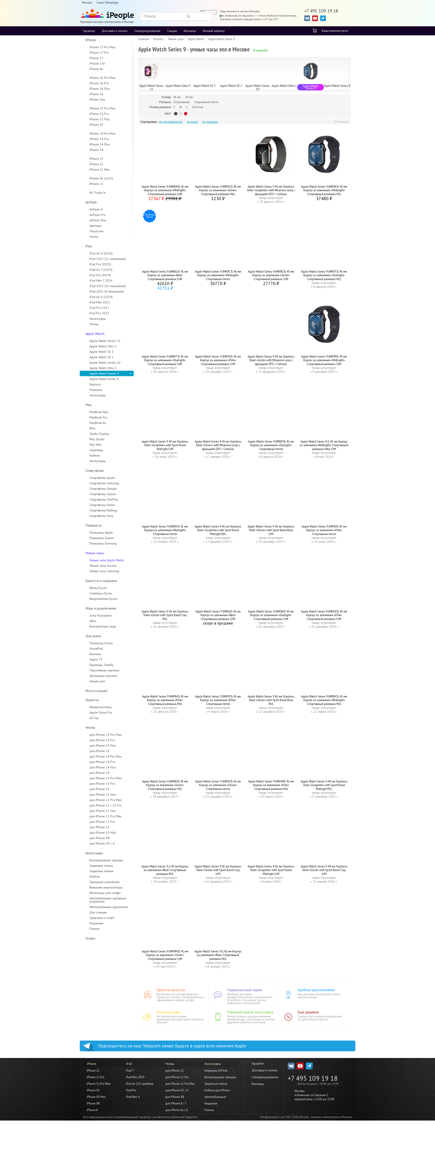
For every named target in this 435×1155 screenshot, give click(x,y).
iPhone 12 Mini (99, 169)
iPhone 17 (96, 58)
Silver (180, 113)
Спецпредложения (147, 31)
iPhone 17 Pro (99, 53)
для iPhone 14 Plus (102, 767)
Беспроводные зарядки (106, 860)
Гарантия (89, 31)
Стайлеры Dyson (100, 593)
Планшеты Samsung (103, 543)
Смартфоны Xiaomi (102, 494)
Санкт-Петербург (108, 3)
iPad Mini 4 (133, 1097)
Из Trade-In (97, 193)
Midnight (175, 113)
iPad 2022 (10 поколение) (107, 286)
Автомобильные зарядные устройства (107, 899)
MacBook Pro (98, 417)
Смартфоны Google (103, 489)
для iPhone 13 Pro (102, 784)
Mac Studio (96, 439)
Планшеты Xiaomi (101, 538)
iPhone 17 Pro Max (102, 47)
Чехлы (93, 237)
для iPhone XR (99, 838)
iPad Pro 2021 (99, 308)
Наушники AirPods (216, 1071)
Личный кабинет (214, 31)
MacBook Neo (98, 412)
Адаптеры (96, 450)
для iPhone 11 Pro (102, 822)
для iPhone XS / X (102, 843)
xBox (92, 621)
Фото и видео (96, 690)
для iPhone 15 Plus (102, 745)
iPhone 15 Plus (99, 119)
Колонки (95, 654)
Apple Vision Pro (100, 712)
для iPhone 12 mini (102, 811)
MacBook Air (97, 423)
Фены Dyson (98, 588)
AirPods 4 (95, 209)
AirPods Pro (97, 215)
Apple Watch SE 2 (101, 357)
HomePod (96, 649)
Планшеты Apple (101, 532)
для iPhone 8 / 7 (175, 1103)
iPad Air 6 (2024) (101, 297)
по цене (192, 122)
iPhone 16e (97, 99)
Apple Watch (94, 333)
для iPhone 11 (99, 827)
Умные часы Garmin (102, 566)
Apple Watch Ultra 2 (103, 368)
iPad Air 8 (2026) (101, 253)
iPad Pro (131, 1090)
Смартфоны (94, 470)
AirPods (91, 202)
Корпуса (95, 384)
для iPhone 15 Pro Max (105, 735)
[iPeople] (107, 14)
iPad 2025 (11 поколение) (107, 259)
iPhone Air (96, 69)
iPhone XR (93, 1103)
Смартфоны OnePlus (103, 499)
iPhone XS (93, 1090)
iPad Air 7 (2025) (100, 270)
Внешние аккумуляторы (106, 887)
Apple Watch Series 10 (105, 363)
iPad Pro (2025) (100, 264)
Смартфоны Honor (102, 505)
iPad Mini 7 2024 (100, 280)
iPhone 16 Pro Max (102, 78)
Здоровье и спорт (101, 918)
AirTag (93, 718)
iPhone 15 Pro (99, 114)
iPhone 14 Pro (99, 139)
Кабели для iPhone (217, 1090)
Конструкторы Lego (102, 626)
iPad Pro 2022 (99, 313)
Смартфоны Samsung (104, 483)
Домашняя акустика (103, 676)
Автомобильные (215, 1097)
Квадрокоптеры (100, 707)
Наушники (96, 923)
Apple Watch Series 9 (104, 373)
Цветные (95, 226)
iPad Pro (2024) (100, 275)
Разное (94, 929)
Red (185, 113)
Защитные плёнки (101, 871)
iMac (92, 428)
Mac (88, 404)
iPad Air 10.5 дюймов (139, 1084)
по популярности (170, 122)
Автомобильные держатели (108, 907)
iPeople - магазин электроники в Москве (325, 1117)
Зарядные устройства (104, 882)
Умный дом (97, 681)
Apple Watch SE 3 (101, 352)
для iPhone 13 (99, 789)
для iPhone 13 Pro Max (105, 778)
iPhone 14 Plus (99, 144)
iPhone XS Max (96, 1097)
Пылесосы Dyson (101, 643)
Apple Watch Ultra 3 (103, 346)
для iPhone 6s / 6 (176, 1110)
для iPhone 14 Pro (102, 762)
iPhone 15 (96, 125)
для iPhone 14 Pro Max (105, 756)
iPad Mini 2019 (135, 1077)
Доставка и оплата (114, 31)
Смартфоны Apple (102, 478)
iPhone (90, 40)
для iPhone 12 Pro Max (105, 800)
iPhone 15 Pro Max (102, 108)
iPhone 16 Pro (99, 83)
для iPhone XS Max (102, 833)
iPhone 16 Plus (99, 89)
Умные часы (94, 553)
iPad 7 (130, 1071)
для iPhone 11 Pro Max (105, 816)
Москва (87, 3)
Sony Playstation (100, 615)
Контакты (190, 31)
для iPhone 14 (99, 773)
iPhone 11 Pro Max (99, 1084)
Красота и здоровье (101, 580)
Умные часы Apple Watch (106, 560)
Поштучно (96, 231)
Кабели (94, 455)
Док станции (98, 912)
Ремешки (95, 390)
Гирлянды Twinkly (101, 665)
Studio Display (99, 434)
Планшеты (93, 525)
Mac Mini (95, 445)
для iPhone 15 (99, 751)
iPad (88, 246)
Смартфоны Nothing (103, 510)
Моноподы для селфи (105, 893)
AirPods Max (97, 220)
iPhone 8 (92, 1110)
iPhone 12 (96, 164)
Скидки (172, 31)
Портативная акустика (104, 670)
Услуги (90, 938)
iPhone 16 (96, 94)
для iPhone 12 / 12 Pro (105, 805)
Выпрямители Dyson (103, 599)
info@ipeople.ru (270, 1117)
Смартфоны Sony (101, 516)
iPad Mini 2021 (99, 302)
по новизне (210, 122)
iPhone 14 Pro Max (102, 133)
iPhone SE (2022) (101, 178)
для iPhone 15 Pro (102, 740)
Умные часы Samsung (104, 571)
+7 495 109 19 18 (313, 1078)
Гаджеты (92, 699)
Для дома (93, 636)
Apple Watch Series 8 (104, 379)
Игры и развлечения (100, 608)
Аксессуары (97, 319)
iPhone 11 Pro (95, 1077)
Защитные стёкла (101, 866)
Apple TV (95, 659)
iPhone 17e (97, 63)
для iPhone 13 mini (102, 794)
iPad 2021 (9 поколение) (106, 291)
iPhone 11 (96, 184)
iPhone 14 (96, 150)
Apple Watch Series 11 (105, 341)
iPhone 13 (96, 159)
